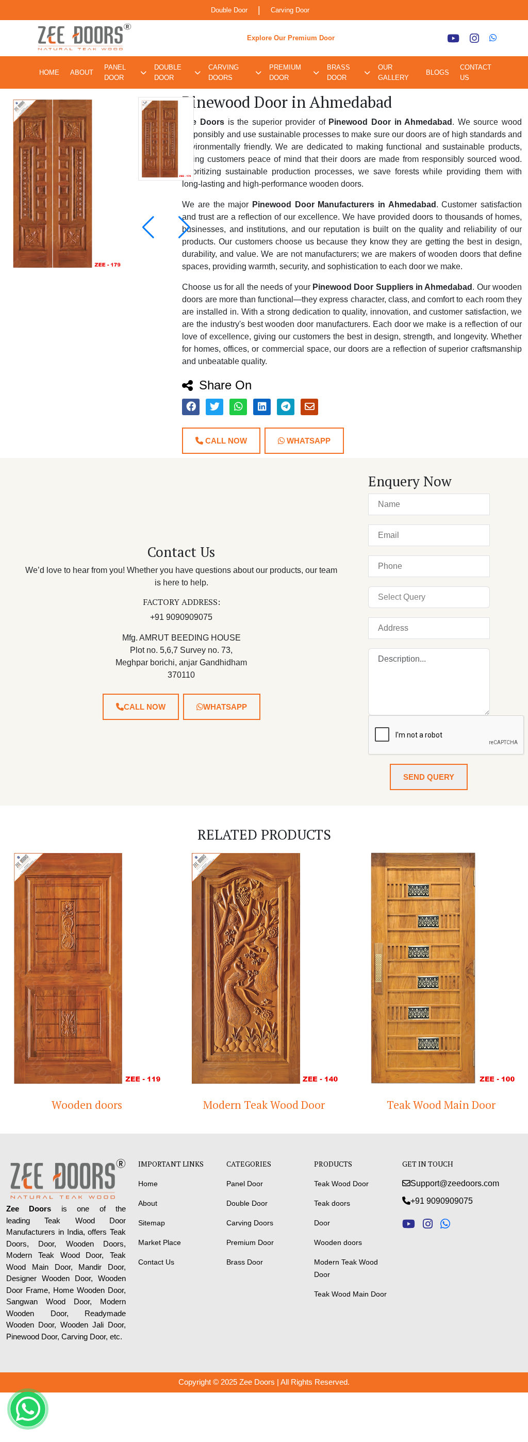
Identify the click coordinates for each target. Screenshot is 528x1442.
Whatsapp (308, 440)
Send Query (428, 777)
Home (49, 72)
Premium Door (285, 72)
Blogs (437, 72)
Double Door (229, 10)
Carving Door (290, 10)
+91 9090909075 (441, 1201)
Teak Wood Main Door (441, 1104)
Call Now (225, 440)
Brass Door (338, 72)
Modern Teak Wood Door (264, 1104)
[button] (184, 227)
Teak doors (332, 1203)
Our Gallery (393, 72)
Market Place (159, 1242)
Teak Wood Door (341, 1183)
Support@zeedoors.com (454, 1183)
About (81, 72)
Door (322, 1223)
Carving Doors (223, 72)
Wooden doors (87, 1104)
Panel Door (115, 72)
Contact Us (475, 72)
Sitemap (151, 1223)
